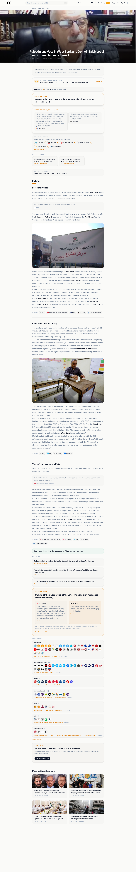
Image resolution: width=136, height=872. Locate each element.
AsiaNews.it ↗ (49, 710)
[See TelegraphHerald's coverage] (42, 731)
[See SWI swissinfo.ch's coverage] (100, 665)
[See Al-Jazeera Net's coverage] (60, 645)
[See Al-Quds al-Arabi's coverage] (78, 645)
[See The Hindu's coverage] (42, 719)
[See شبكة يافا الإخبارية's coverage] (89, 649)
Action (87, 3)
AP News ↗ (37, 672)
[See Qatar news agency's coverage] (42, 649)
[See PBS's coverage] (85, 665)
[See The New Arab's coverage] (53, 649)
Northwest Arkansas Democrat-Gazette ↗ (69, 735)
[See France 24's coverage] (71, 665)
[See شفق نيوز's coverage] (92, 649)
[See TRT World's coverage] (56, 649)
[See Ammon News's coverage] (35, 706)
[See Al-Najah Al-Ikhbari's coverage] (74, 645)
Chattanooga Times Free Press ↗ (44, 735)
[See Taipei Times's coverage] (38, 719)
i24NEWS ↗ (57, 685)
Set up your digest (42, 758)
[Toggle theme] (128, 3)
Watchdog (103, 3)
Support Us (115, 3)
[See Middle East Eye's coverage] (42, 694)
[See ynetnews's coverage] (67, 681)
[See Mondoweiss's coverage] (49, 694)
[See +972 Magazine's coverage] (35, 681)
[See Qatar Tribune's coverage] (53, 706)
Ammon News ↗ (39, 710)
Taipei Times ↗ (49, 722)
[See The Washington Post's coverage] (42, 669)
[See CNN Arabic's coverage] (96, 645)
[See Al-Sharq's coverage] (82, 645)
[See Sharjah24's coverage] (46, 649)
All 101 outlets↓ (37, 740)
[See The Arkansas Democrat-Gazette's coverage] (35, 669)
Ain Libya (41, 142)
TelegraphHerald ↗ (90, 735)
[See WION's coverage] (64, 694)
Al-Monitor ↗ (49, 697)
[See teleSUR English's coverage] (53, 694)
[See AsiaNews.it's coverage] (38, 706)
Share (131, 13)
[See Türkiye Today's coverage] (60, 649)
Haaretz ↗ (49, 685)
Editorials (80, 3)
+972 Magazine (69, 142)
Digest (93, 3)
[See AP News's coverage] (35, 665)
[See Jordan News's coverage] (35, 649)
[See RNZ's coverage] (96, 665)
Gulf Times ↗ (59, 710)
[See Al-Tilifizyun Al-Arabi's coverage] (78, 649)
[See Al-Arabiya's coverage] (53, 645)
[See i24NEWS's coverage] (42, 681)
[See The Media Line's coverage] (56, 694)
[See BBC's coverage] (42, 665)
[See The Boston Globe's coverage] (46, 731)
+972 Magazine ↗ (39, 685)
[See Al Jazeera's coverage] (38, 645)
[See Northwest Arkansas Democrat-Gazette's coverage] (38, 731)
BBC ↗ (52, 672)
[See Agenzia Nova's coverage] (35, 694)
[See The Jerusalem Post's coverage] (49, 681)
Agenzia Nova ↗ (39, 697)
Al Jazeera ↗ (46, 656)
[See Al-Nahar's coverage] (71, 645)
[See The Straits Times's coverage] (49, 719)
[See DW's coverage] (53, 665)
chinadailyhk (58, 146)
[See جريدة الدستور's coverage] (42, 653)
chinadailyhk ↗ (38, 722)
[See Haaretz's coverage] (38, 681)
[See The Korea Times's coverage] (46, 719)
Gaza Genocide (43, 9)
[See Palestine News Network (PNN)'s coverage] (49, 706)
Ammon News (43, 146)
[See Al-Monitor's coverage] (38, 694)
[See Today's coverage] (46, 669)
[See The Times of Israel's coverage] (60, 681)
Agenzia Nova (85, 142)
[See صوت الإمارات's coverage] (96, 649)
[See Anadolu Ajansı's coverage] (85, 645)
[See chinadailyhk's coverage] (35, 719)
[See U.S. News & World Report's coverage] (49, 669)
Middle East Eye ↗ (60, 697)
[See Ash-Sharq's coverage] (92, 645)
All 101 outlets (39, 150)
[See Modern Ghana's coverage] (46, 694)
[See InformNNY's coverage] (46, 706)
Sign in (123, 3)
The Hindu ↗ (59, 722)
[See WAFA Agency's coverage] (64, 649)
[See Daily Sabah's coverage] (100, 645)
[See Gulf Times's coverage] (42, 706)
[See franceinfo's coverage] (78, 665)
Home (34, 9)
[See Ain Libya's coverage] (35, 645)
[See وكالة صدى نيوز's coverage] (100, 649)
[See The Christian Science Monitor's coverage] (38, 669)
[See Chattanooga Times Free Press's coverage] (35, 731)
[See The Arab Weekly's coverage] (49, 649)
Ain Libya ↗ (37, 656)
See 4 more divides (41, 632)
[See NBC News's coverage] (82, 665)
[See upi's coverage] (60, 694)
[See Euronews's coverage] (67, 665)
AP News (54, 142)
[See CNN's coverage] (49, 665)
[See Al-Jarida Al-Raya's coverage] (56, 645)
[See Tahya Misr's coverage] (85, 649)
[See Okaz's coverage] (38, 649)
